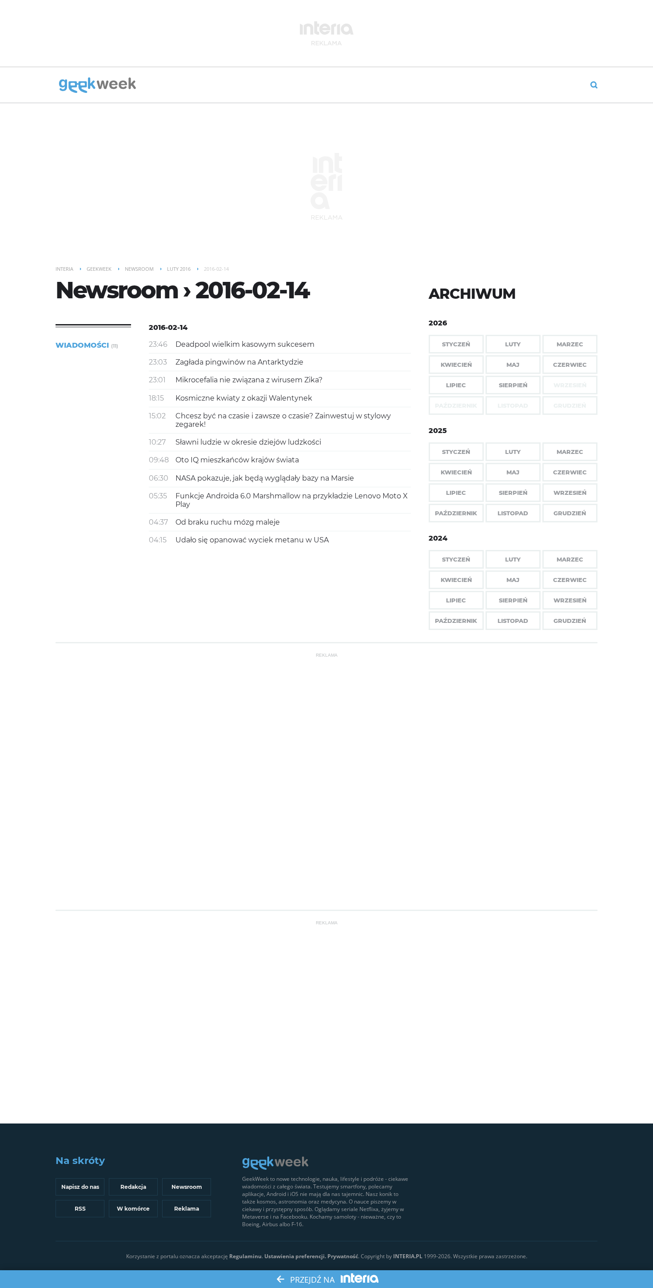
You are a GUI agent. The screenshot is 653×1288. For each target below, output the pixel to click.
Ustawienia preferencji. (295, 1256)
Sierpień (513, 385)
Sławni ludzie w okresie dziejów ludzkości (248, 442)
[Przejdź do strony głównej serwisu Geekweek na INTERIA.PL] (97, 85)
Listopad (513, 513)
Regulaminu (245, 1256)
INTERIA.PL (407, 1256)
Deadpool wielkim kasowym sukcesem (245, 344)
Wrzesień (569, 492)
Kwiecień (456, 364)
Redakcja (133, 1187)
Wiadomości (87, 345)
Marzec (570, 344)
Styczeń (456, 344)
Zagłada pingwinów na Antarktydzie (239, 362)
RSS (80, 1208)
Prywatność (342, 1256)
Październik (456, 513)
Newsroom (186, 1187)
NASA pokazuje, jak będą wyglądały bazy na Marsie (264, 478)
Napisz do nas (80, 1187)
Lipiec (456, 385)
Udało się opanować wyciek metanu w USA (252, 540)
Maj (512, 364)
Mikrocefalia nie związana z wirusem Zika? (249, 380)
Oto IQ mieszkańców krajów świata (237, 460)
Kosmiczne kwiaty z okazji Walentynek (243, 398)
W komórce (133, 1208)
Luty (513, 344)
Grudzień (569, 513)
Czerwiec (570, 364)
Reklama (186, 1208)
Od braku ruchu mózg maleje (227, 522)
